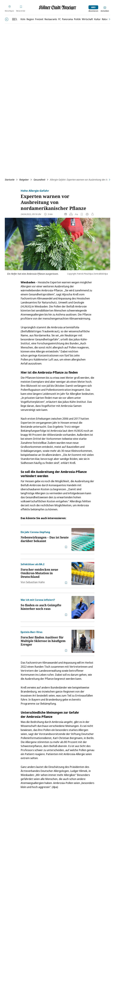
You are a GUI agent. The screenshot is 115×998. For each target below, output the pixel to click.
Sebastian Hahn (35, 582)
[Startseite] (57, 7)
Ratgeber (24, 179)
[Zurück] (7, 19)
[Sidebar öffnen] (15, 19)
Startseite (10, 179)
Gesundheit (39, 179)
